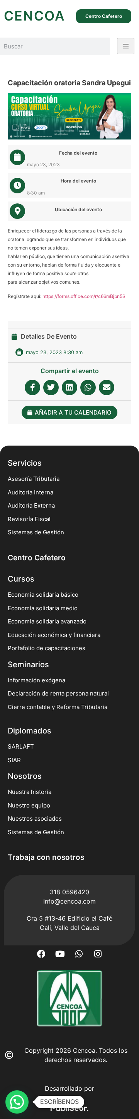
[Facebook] (41, 953)
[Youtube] (60, 953)
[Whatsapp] (79, 953)
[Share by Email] (106, 387)
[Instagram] (98, 953)
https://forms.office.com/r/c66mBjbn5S (83, 296)
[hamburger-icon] (125, 46)
